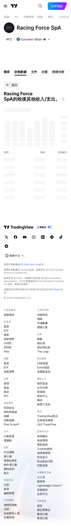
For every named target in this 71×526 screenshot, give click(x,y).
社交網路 (9, 452)
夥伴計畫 (42, 514)
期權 (6, 416)
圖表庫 (41, 481)
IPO (6, 395)
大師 (6, 509)
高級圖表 (42, 489)
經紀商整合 (43, 509)
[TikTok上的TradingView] (61, 237)
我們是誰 (42, 383)
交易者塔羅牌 (45, 420)
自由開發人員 (12, 513)
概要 (39, 339)
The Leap (43, 351)
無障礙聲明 (43, 452)
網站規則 (9, 468)
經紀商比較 (43, 347)
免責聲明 (42, 440)
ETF (6, 330)
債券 (6, 334)
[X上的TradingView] (6, 237)
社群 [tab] (45, 72)
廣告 (39, 505)
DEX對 (8, 347)
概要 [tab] (7, 72)
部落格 (41, 391)
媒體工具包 (43, 404)
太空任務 (42, 387)
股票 (6, 326)
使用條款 (42, 436)
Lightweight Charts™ (49, 485)
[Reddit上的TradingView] (6, 246)
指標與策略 (10, 504)
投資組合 (9, 407)
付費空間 (9, 517)
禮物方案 (42, 327)
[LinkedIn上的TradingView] (42, 237)
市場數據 (42, 323)
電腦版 (8, 440)
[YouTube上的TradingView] (24, 237)
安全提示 (42, 457)
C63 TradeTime (46, 424)
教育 (6, 489)
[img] (44, 39)
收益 (6, 387)
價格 (39, 318)
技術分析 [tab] (58, 72)
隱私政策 (42, 444)
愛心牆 (8, 456)
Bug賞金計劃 (45, 461)
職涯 (39, 400)
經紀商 (41, 343)
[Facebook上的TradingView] (15, 237)
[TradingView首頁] (14, 6)
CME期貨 (42, 363)
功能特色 (42, 314)
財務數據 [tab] (20, 72)
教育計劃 (42, 518)
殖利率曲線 (10, 411)
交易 (6, 484)
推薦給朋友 (10, 460)
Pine (6, 351)
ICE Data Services (29, 264)
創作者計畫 (10, 464)
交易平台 (42, 493)
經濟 (6, 383)
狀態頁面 (42, 465)
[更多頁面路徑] (16, 17)
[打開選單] (5, 6)
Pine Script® (11, 424)
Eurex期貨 (43, 367)
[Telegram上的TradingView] (52, 237)
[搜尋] (40, 6)
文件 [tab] (34, 72)
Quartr (57, 289)
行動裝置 (9, 436)
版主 (6, 473)
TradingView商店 (47, 416)
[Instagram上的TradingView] (33, 237)
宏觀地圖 (9, 420)
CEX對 (8, 343)
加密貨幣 (9, 339)
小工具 (41, 477)
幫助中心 (42, 395)
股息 (6, 391)
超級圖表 (9, 314)
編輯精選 (9, 493)
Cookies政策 (44, 448)
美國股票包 (43, 371)
